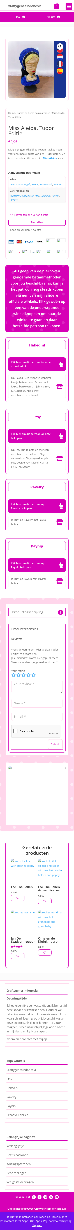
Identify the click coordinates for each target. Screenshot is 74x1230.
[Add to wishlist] (17, 898)
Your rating (18, 671)
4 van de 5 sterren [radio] (28, 675)
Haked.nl (45, 196)
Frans (35, 184)
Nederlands (46, 184)
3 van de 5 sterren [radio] (23, 675)
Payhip (55, 196)
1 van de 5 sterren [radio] (13, 675)
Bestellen (37, 222)
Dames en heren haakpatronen (33, 113)
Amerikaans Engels (20, 184)
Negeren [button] (37, 1225)
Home (11, 113)
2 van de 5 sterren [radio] (18, 675)
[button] (60, 46)
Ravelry (14, 199)
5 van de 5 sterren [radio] (33, 675)
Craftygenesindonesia (22, 196)
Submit (55, 744)
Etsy (37, 196)
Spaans (58, 184)
